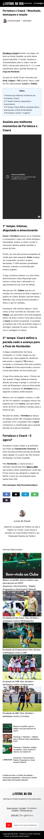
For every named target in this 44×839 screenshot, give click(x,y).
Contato (22, 808)
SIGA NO (15, 815)
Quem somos (12, 808)
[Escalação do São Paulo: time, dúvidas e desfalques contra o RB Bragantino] (22, 603)
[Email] (6, 500)
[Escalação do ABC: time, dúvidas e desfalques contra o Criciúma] (22, 699)
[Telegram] (25, 494)
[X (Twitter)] (16, 494)
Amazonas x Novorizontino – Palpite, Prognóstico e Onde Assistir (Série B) (24, 760)
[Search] (40, 3)
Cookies (15, 810)
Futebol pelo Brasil (25, 775)
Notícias (28, 3)
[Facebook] (6, 494)
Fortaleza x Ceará (11, 53)
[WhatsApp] (34, 494)
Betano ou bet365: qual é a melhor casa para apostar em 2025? (24, 728)
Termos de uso (26, 810)
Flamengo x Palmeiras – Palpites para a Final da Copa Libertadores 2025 (26, 739)
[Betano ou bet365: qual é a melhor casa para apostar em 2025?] (22, 566)
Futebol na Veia (9, 775)
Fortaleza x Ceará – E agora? (17, 113)
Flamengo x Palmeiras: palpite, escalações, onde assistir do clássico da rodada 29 (25, 749)
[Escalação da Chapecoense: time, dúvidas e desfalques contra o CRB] (22, 635)
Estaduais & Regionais (11, 778)
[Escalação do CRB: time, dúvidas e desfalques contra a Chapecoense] (22, 667)
